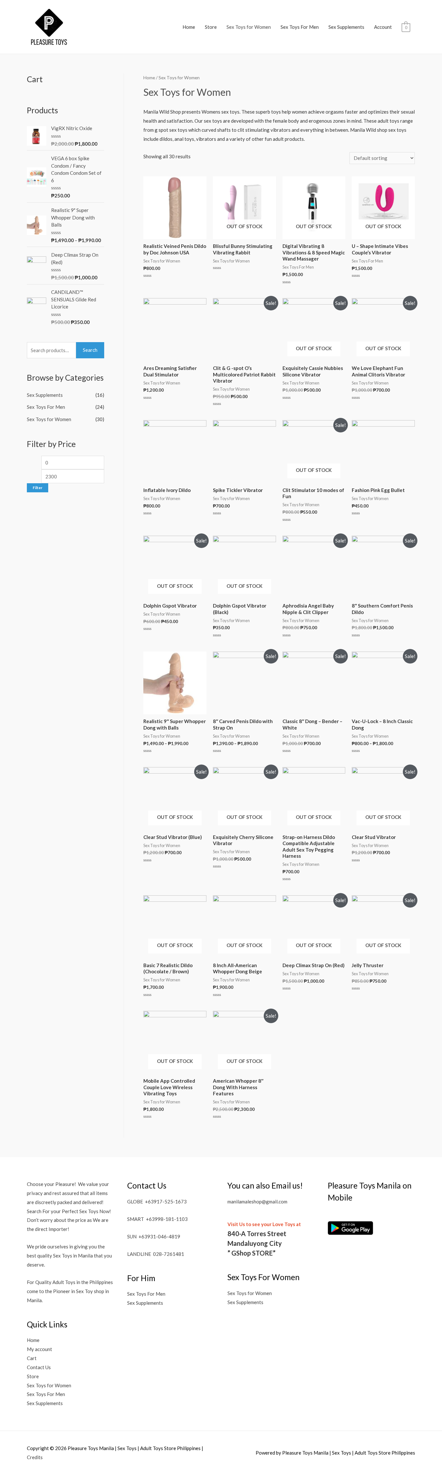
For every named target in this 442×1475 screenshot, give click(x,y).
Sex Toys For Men (300, 27)
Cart (32, 1358)
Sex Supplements (346, 27)
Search (90, 350)
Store (211, 27)
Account (383, 27)
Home (188, 27)
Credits (35, 1457)
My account (39, 1349)
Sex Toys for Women (249, 27)
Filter (37, 487)
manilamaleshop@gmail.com (257, 1201)
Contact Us (39, 1367)
